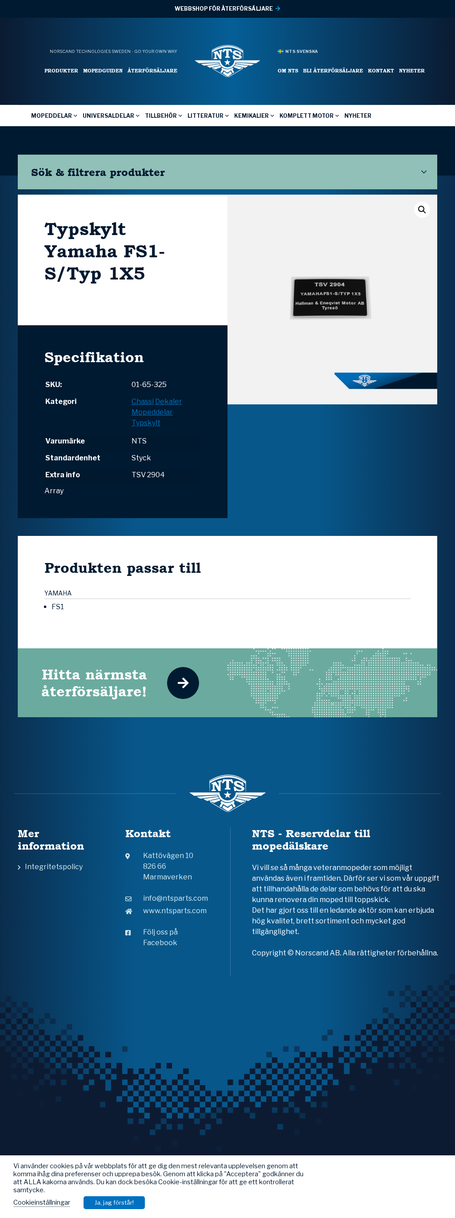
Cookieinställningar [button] (41, 1202)
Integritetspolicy (54, 867)
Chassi (143, 401)
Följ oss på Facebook (160, 937)
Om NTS (288, 70)
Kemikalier (251, 115)
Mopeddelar (51, 115)
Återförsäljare (152, 70)
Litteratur (206, 115)
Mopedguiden (103, 70)
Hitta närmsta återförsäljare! (94, 682)
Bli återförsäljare (333, 70)
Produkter (61, 70)
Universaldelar (108, 115)
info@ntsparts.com (175, 898)
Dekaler (168, 401)
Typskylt (146, 423)
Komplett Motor (306, 115)
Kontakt (381, 70)
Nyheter (412, 70)
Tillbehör (161, 115)
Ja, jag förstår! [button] (114, 1202)
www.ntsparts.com (175, 911)
